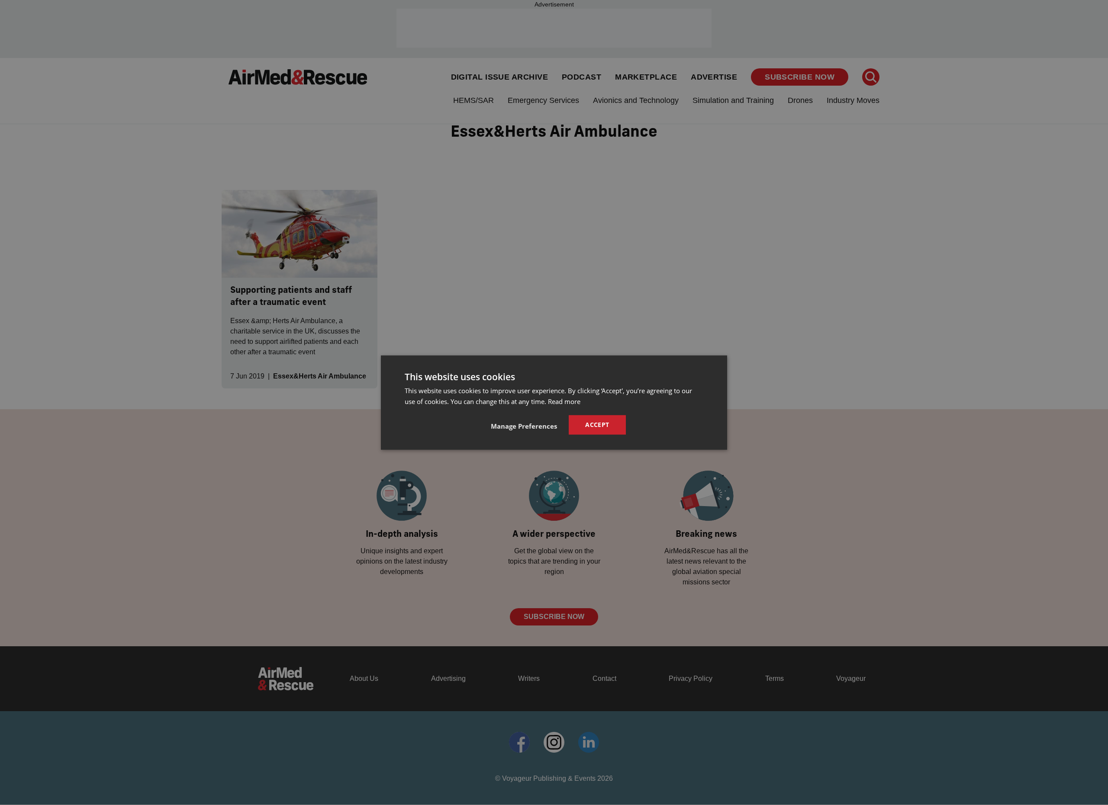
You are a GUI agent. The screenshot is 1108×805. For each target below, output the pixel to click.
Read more (564, 401)
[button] (524, 426)
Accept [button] (597, 424)
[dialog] (554, 402)
